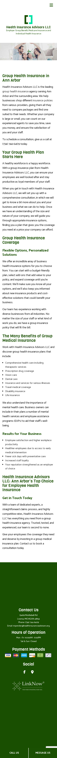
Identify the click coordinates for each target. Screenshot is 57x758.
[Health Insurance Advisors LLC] (28, 19)
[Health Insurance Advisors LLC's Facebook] (24, 672)
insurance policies (43, 100)
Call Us (14, 753)
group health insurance (15, 91)
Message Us (42, 753)
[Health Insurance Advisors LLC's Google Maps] (32, 672)
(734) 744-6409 (32, 622)
